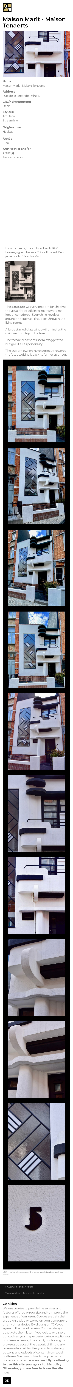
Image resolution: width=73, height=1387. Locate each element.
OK (7, 1380)
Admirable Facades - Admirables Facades (7, 7)
